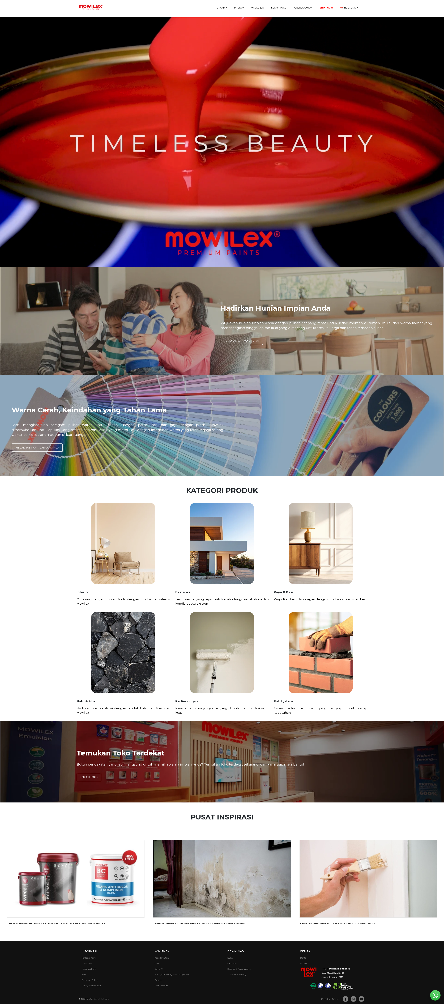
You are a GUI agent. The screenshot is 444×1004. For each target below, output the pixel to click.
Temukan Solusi (89, 980)
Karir (84, 974)
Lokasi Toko (278, 7)
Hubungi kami (89, 969)
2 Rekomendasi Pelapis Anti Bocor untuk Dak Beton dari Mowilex (56, 923)
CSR (157, 963)
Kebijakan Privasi (329, 999)
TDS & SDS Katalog (236, 974)
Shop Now (326, 7)
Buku (230, 957)
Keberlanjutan (303, 7)
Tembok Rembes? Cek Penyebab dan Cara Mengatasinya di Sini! (199, 923)
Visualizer (257, 7)
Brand (221, 7)
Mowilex (89, 999)
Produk (239, 7)
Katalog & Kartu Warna (239, 969)
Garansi (158, 980)
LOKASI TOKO (89, 777)
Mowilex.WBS (161, 985)
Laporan (231, 963)
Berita (303, 957)
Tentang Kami (89, 957)
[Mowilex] (91, 7)
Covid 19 (159, 969)
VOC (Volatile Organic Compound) (172, 974)
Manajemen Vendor (91, 985)
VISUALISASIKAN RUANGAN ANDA (37, 447)
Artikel (303, 963)
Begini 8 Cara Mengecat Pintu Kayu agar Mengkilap (337, 923)
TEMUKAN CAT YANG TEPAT (241, 340)
